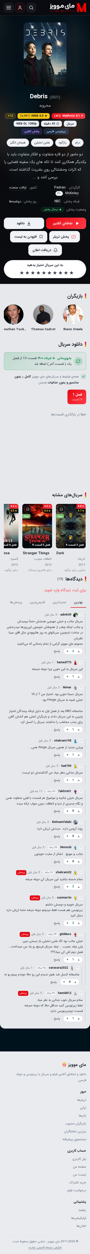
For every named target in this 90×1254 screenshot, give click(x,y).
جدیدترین (59, 602)
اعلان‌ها (81, 1225)
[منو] (8, 7)
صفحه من (79, 1166)
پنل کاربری (79, 1158)
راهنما (82, 1210)
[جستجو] (31, 7)
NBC (57, 201)
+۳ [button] (59, 193)
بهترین (78, 602)
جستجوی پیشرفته (74, 1139)
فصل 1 (77, 397)
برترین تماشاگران (75, 1131)
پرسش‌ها (16, 602)
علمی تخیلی (42, 142)
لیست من (79, 1174)
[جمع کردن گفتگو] (85, 634)
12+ (10, 116)
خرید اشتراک (77, 1182)
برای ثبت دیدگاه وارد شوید (65, 590)
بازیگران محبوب (75, 1123)
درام (77, 142)
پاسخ (57, 651)
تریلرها (81, 1099)
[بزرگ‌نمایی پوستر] (45, 54)
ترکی (83, 1107)
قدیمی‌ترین (37, 602)
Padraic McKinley (66, 190)
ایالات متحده (17, 187)
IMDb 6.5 (33, 116)
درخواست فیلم (76, 1190)
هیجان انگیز (18, 142)
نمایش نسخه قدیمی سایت (45, 1247)
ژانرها (82, 1115)
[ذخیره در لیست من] (61, 509)
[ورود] (20, 7)
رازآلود (62, 142)
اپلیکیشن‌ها (78, 1218)
